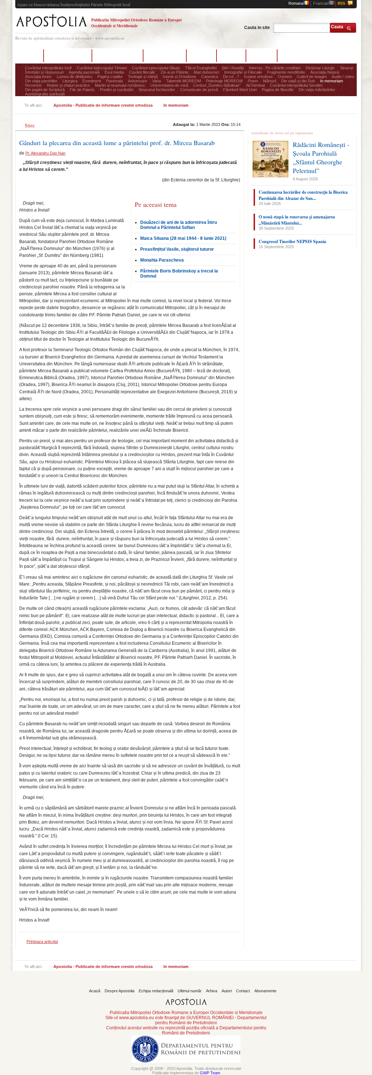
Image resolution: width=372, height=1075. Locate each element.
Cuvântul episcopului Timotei (102, 68)
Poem (253, 81)
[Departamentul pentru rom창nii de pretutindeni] (186, 1064)
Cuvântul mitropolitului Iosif (48, 68)
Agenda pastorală (84, 72)
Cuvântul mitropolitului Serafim (296, 85)
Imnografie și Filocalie (243, 72)
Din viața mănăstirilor (317, 89)
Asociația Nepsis (325, 72)
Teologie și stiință (143, 76)
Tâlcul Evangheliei (201, 68)
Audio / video (343, 76)
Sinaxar (346, 68)
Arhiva (201, 55)
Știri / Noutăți (233, 68)
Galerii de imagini (312, 76)
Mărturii (269, 81)
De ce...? (231, 76)
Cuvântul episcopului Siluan (156, 68)
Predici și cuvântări (116, 89)
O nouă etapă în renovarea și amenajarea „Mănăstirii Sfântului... (297, 220)
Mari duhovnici (206, 72)
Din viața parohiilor (41, 81)
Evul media (114, 72)
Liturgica (69, 81)
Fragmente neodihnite (286, 72)
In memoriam (331, 81)
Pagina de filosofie (278, 89)
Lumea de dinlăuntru (74, 76)
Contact (261, 55)
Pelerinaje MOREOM (224, 81)
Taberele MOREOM (183, 81)
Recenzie (33, 85)
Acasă (29, 55)
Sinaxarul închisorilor (156, 89)
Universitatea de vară (169, 85)
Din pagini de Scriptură (45, 89)
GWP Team (210, 1073)
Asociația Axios (38, 76)
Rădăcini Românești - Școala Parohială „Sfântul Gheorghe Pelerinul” (321, 157)
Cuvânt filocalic (142, 72)
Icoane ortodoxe (258, 76)
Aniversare (137, 81)
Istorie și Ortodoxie (179, 76)
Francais (321, 3)
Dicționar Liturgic (320, 68)
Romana (295, 3)
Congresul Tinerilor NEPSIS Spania (292, 241)
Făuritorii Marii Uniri (240, 89)
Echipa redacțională (117, 55)
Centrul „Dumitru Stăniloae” (217, 85)
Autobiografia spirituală (45, 94)
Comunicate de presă (199, 89)
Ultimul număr (164, 55)
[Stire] (30, 119)
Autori (231, 55)
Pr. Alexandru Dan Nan (45, 153)
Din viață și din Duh (298, 81)
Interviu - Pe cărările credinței (274, 68)
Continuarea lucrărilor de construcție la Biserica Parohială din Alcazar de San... (303, 195)
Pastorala (114, 81)
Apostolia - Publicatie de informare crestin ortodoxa (103, 105)
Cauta (337, 26)
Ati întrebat (255, 85)
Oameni (285, 76)
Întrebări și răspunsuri (44, 72)
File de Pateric (82, 89)
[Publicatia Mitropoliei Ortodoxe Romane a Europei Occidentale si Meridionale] (51, 27)
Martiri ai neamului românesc (120, 85)
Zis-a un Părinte (175, 72)
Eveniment (91, 81)
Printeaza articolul (42, 941)
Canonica (209, 76)
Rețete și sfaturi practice (68, 85)
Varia (156, 81)
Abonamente (297, 55)
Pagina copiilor (110, 76)
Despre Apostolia (68, 55)
